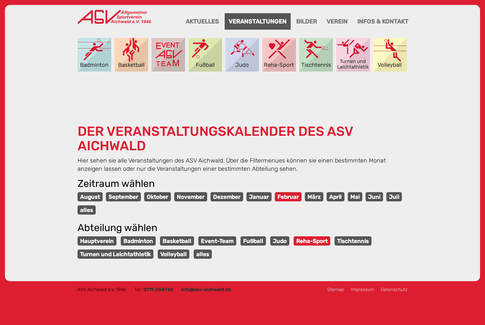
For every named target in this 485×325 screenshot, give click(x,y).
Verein (337, 21)
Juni (374, 196)
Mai (355, 196)
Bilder (306, 21)
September (123, 196)
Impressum (362, 289)
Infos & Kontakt (382, 21)
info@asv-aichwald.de (206, 289)
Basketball (131, 55)
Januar (259, 196)
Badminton (94, 55)
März (314, 196)
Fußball (205, 55)
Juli (394, 196)
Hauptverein (97, 241)
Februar (288, 196)
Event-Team (168, 55)
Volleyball (390, 55)
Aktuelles (202, 21)
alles (86, 210)
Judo (280, 241)
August (90, 196)
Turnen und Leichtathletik (353, 55)
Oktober (157, 196)
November (191, 196)
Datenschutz (394, 289)
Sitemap (335, 289)
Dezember (227, 196)
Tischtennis (316, 55)
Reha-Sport (279, 55)
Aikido (242, 55)
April (335, 196)
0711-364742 (158, 289)
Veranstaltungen (258, 21)
